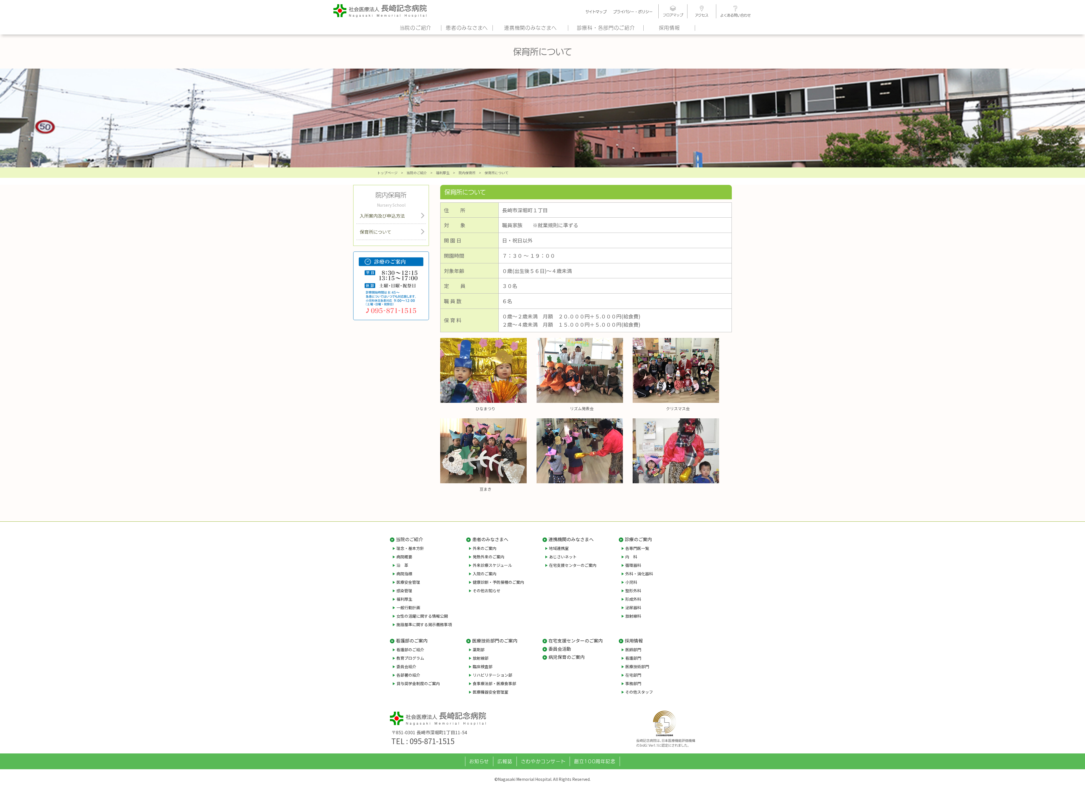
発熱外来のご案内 (488, 556)
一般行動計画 (408, 607)
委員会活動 (559, 648)
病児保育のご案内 (566, 657)
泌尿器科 (633, 607)
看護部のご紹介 (410, 649)
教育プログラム (410, 658)
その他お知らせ (486, 590)
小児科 (631, 582)
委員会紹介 (406, 666)
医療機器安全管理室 (490, 692)
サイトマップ (596, 12)
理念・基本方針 (410, 548)
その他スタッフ (639, 692)
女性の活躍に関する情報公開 (422, 616)
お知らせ (479, 761)
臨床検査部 (482, 666)
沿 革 (402, 565)
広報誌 (505, 761)
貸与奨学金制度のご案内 (418, 683)
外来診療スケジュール (492, 565)
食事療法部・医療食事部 (494, 683)
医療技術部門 (637, 666)
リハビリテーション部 (492, 675)
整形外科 (633, 590)
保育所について (375, 231)
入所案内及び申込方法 (382, 215)
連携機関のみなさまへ (530, 27)
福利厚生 (443, 172)
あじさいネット (563, 556)
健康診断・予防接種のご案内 (498, 582)
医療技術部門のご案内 (494, 640)
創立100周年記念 (594, 761)
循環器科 (633, 565)
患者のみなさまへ (467, 27)
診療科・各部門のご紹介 (606, 27)
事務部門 (633, 683)
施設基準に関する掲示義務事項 (424, 624)
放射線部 (481, 658)
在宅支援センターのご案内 (572, 565)
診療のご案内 (638, 539)
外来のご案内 (484, 548)
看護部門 (633, 658)
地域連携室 (559, 548)
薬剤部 (479, 649)
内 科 (631, 556)
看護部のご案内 (412, 640)
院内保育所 (467, 172)
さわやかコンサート (543, 761)
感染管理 (404, 590)
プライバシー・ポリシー (633, 12)
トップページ (387, 172)
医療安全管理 (408, 582)
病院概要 (404, 556)
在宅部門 (633, 675)
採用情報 (669, 27)
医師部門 (633, 649)
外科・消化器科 (639, 573)
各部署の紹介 (408, 675)
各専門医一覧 (637, 548)
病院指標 (404, 573)
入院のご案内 (484, 573)
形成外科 (633, 599)
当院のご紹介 (415, 27)
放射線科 (633, 616)
